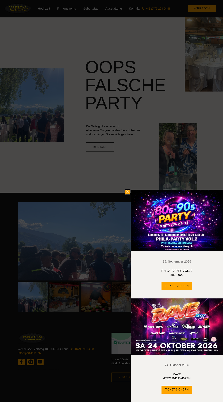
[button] (127, 192)
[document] (111, 201)
